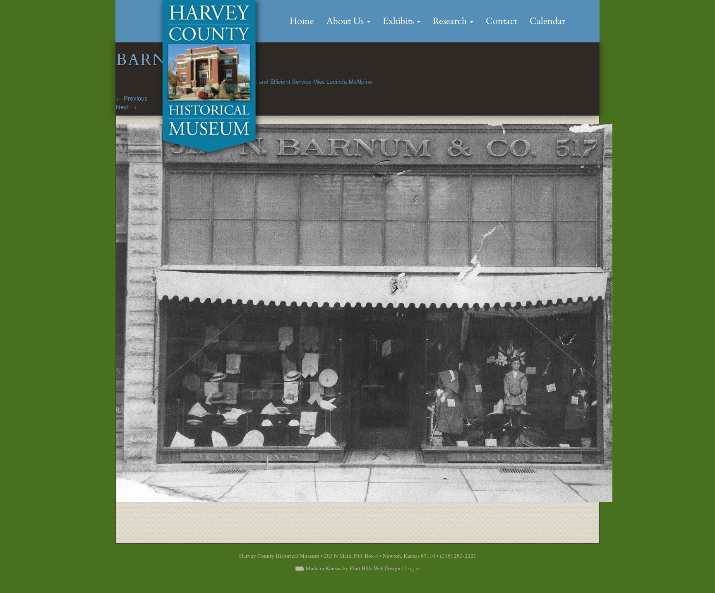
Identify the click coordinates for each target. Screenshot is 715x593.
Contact (501, 21)
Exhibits (399, 21)
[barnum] (364, 312)
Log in (412, 568)
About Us (346, 21)
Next (126, 106)
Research (451, 21)
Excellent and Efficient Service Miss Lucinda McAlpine (302, 81)
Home (302, 21)
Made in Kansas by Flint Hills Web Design (353, 568)
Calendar (547, 21)
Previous (132, 98)
